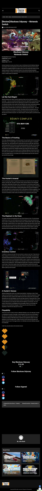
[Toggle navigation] (3, 10)
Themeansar (29, 489)
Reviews (31, 456)
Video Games (7, 470)
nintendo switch (26, 456)
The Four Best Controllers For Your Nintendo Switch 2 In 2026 (30, 473)
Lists (29, 468)
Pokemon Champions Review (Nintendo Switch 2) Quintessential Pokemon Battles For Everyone (30, 461)
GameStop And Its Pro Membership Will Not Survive (10, 460)
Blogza (24, 489)
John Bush (7, 27)
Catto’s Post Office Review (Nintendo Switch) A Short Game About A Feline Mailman (11, 473)
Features (6, 456)
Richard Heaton (12, 456)
